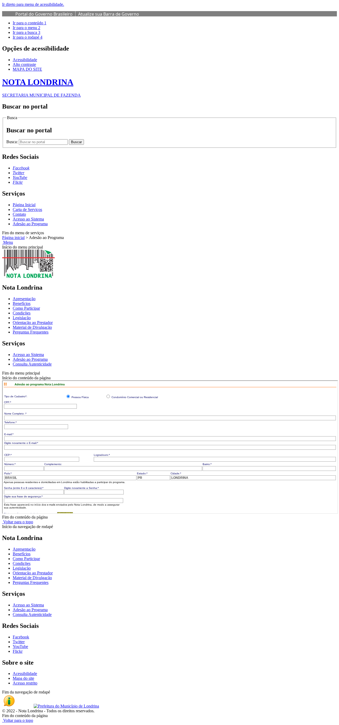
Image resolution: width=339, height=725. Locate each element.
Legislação (22, 318)
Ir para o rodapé (27, 37)
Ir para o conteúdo (29, 23)
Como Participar (26, 308)
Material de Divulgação (32, 327)
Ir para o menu (26, 27)
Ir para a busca (26, 32)
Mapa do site (23, 678)
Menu (7, 242)
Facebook (21, 637)
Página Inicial (24, 204)
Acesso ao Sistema (28, 219)
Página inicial (13, 237)
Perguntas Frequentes (30, 332)
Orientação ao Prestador (33, 322)
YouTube (20, 646)
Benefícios (21, 303)
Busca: (12, 141)
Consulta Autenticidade (32, 364)
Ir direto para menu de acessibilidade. (33, 4)
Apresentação (24, 298)
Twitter (19, 642)
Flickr (18, 651)
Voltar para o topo (17, 522)
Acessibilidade (25, 59)
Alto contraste (24, 64)
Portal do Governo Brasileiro (44, 14)
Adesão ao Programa (30, 224)
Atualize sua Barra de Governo (108, 14)
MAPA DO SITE (27, 69)
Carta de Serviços (27, 209)
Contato (19, 214)
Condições (21, 313)
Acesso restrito (25, 683)
